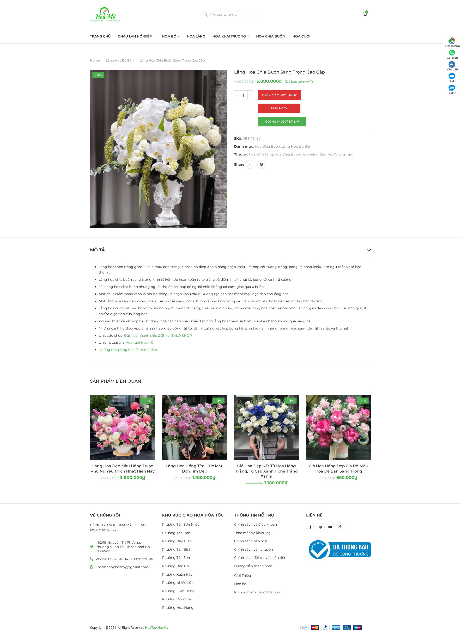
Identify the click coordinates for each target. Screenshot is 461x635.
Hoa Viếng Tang (341, 154)
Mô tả (97, 250)
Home (95, 60)
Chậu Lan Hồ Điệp (135, 36)
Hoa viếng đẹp (314, 154)
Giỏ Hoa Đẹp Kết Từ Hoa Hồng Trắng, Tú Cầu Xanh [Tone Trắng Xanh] (267, 471)
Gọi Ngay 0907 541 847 (282, 121)
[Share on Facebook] (250, 164)
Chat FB (452, 69)
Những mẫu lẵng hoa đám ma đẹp (128, 350)
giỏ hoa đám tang (258, 154)
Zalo (452, 81)
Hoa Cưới (301, 36)
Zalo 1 (452, 93)
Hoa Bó (169, 36)
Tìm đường (452, 46)
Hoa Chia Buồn (270, 36)
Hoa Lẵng (196, 36)
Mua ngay (279, 108)
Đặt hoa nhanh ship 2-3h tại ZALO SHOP (158, 335)
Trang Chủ (100, 36)
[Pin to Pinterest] (261, 164)
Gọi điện (452, 57)
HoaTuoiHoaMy (156, 627)
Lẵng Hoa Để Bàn (120, 60)
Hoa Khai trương (229, 36)
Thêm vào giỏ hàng (279, 95)
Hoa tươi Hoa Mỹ (140, 342)
